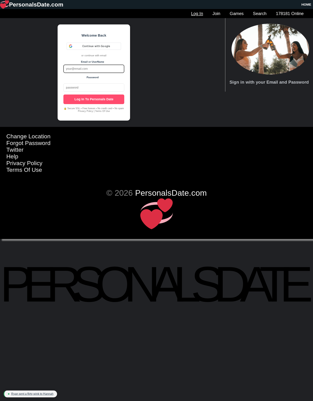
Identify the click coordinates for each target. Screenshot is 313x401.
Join (216, 13)
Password (93, 77)
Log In (197, 13)
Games (237, 13)
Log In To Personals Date (93, 99)
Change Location (28, 136)
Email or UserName (92, 61)
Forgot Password (28, 143)
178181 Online (290, 13)
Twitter (15, 149)
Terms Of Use (102, 111)
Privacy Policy (85, 111)
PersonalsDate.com (171, 192)
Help (12, 156)
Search (259, 13)
